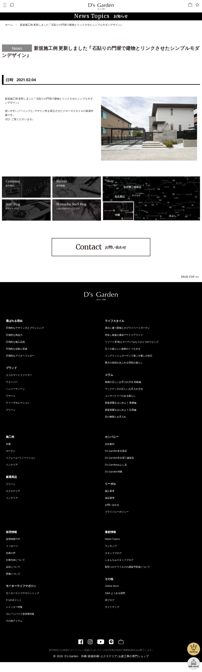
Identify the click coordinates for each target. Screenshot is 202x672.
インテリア (12, 464)
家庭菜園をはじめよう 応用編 (120, 409)
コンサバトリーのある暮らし (120, 395)
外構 (8, 444)
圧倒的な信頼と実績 (16, 348)
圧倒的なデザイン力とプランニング (25, 327)
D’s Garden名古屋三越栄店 (119, 457)
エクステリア (13, 491)
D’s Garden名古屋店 (116, 451)
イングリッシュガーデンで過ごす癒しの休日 (128, 355)
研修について (13, 573)
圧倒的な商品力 (14, 335)
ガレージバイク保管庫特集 (20, 614)
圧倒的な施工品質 (15, 342)
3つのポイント (14, 600)
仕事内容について (15, 560)
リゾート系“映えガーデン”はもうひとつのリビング (132, 342)
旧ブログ (109, 600)
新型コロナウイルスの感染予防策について (127, 566)
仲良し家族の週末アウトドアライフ (124, 335)
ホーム (9, 24)
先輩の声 (10, 553)
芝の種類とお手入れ (115, 416)
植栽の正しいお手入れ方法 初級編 (123, 382)
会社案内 (109, 444)
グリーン (10, 409)
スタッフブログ (113, 553)
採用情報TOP (13, 539)
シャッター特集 (14, 607)
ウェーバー (12, 382)
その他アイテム (14, 620)
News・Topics (112, 539)
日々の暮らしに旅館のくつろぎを (122, 348)
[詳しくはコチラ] (26, 196)
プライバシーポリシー (117, 511)
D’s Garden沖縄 (113, 471)
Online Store (112, 586)
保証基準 (109, 498)
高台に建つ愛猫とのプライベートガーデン (127, 327)
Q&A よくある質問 (115, 593)
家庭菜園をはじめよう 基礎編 (120, 402)
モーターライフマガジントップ (22, 593)
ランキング (111, 546)
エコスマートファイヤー (19, 375)
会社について (13, 566)
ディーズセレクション (18, 402)
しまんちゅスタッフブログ (119, 560)
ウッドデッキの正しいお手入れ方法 (124, 389)
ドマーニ (10, 395)
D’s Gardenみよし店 (116, 464)
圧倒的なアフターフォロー (20, 355)
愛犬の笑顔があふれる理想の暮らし (124, 362)
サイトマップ (112, 607)
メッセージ (12, 546)
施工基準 (109, 491)
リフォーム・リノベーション (21, 457)
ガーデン (10, 451)
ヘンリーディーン (15, 389)
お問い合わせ (101, 247)
